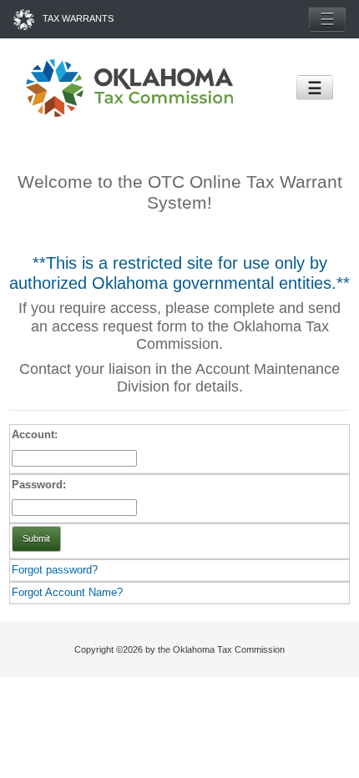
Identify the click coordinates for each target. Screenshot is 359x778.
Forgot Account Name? (67, 592)
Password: (39, 484)
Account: (35, 434)
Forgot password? (55, 569)
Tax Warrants (78, 18)
